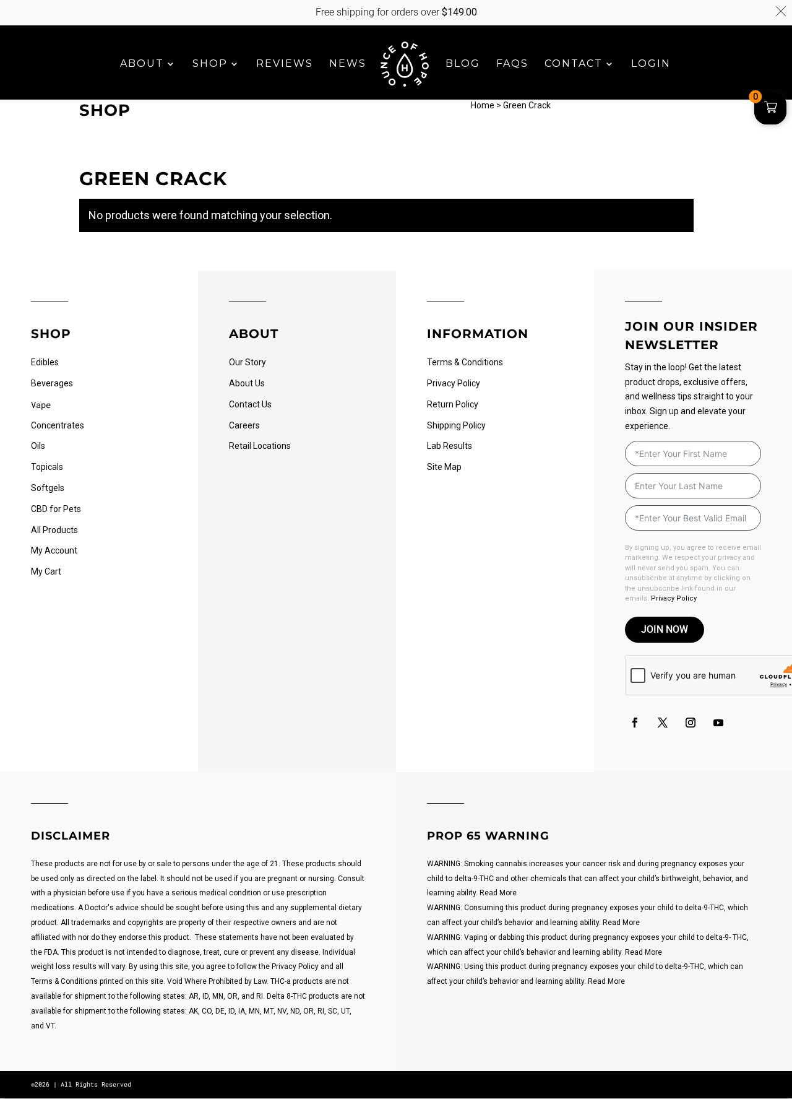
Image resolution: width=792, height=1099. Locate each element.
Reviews (284, 64)
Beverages (52, 383)
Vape (41, 404)
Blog (463, 64)
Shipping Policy (456, 425)
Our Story (247, 362)
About (142, 64)
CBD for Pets (56, 509)
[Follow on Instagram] (690, 722)
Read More (498, 892)
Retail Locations (260, 446)
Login (651, 64)
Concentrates (57, 425)
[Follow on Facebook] (635, 722)
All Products (54, 530)
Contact (573, 64)
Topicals (47, 467)
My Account (54, 550)
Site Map (444, 467)
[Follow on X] (663, 722)
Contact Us (250, 404)
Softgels (47, 488)
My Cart (46, 571)
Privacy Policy (453, 383)
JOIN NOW (664, 629)
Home (482, 105)
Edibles (45, 362)
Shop (210, 64)
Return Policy (452, 404)
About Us (247, 383)
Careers (244, 425)
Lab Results (449, 446)
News (347, 64)
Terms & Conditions (465, 362)
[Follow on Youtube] (718, 722)
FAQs (512, 64)
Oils (38, 446)
